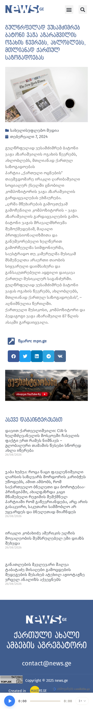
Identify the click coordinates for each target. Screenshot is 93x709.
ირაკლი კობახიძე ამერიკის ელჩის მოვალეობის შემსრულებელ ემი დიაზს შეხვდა (44, 538)
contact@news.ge (46, 663)
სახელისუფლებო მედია (34, 130)
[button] (69, 9)
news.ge (61, 680)
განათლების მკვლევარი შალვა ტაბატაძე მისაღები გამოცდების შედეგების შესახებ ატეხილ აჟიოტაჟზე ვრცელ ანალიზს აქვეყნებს (45, 572)
